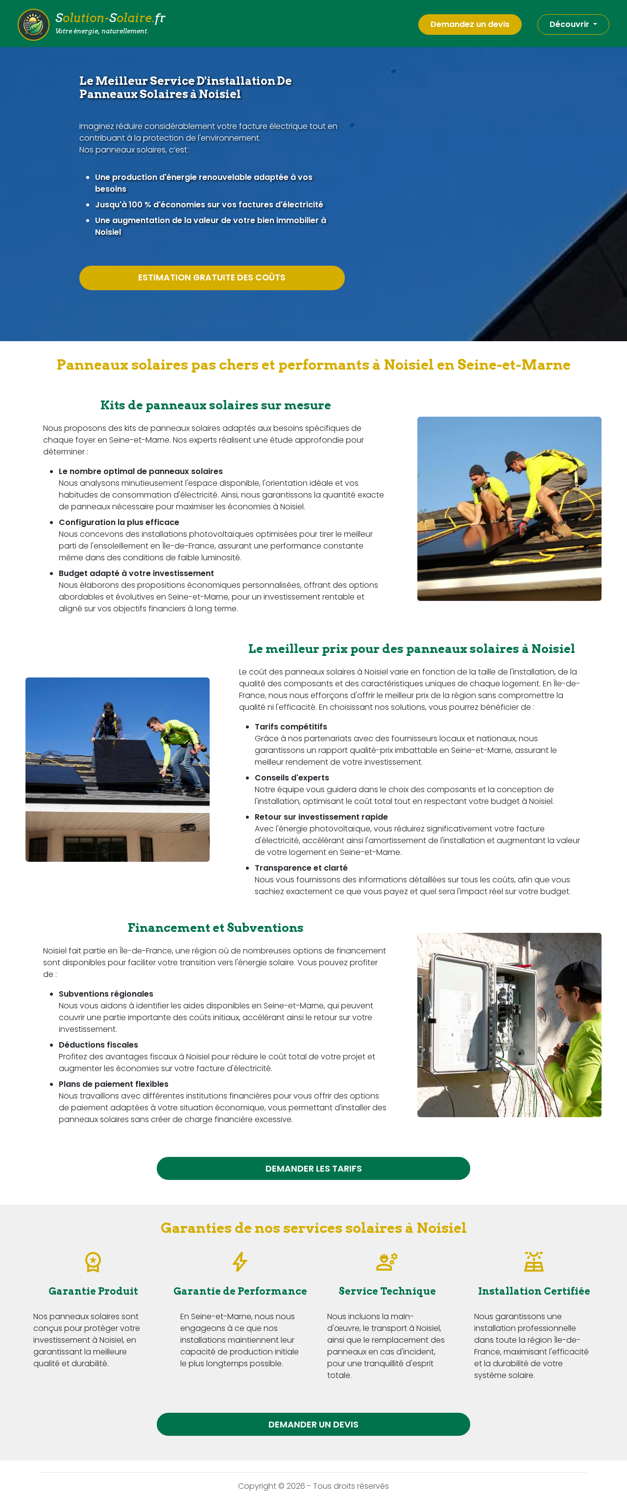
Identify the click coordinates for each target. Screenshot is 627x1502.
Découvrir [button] (570, 24)
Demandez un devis (470, 24)
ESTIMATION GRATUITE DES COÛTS (212, 277)
